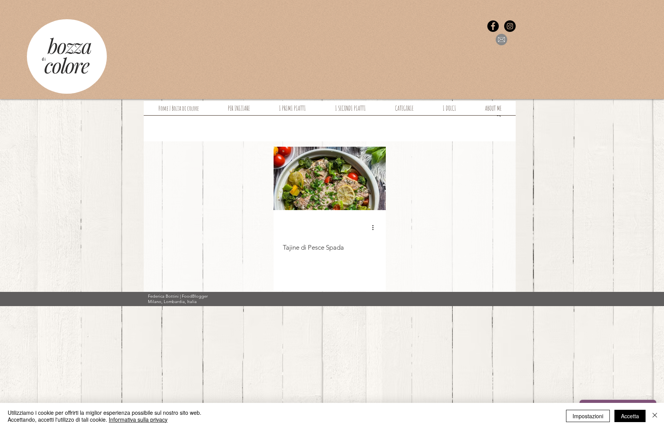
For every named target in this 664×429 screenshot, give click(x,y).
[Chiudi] (654, 416)
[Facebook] (493, 26)
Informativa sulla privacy (138, 419)
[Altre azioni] (375, 227)
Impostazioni (588, 416)
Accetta (630, 416)
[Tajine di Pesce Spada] (330, 178)
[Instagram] (510, 26)
